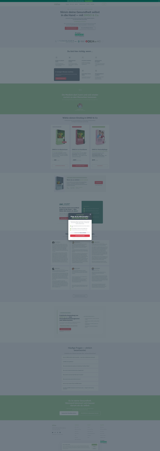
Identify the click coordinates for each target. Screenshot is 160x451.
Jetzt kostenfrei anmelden (80, 235)
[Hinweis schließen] (159, 1)
